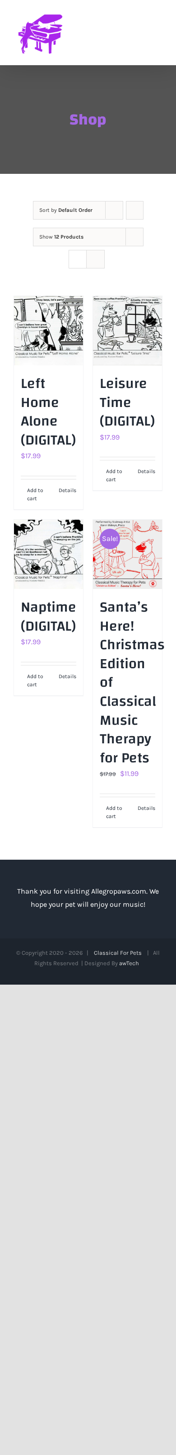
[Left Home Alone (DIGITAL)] (48, 330)
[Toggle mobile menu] (158, 32)
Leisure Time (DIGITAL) (127, 402)
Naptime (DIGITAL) (48, 617)
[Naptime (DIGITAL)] (48, 554)
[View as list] (95, 259)
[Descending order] (135, 210)
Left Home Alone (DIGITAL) (48, 412)
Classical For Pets (119, 952)
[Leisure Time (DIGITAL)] (127, 330)
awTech (130, 963)
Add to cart (35, 494)
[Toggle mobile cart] (142, 32)
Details (67, 490)
